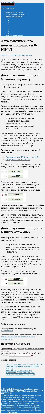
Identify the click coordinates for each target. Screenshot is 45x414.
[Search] (32, 355)
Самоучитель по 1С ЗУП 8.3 (18, 159)
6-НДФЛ (13, 27)
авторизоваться (7, 331)
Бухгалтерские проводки (15, 14)
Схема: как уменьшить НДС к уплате (20, 375)
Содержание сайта (13, 379)
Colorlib (4, 412)
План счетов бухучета (14, 12)
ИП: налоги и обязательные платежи (20, 373)
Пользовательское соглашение (17, 383)
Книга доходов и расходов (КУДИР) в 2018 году (25, 364)
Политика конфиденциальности (18, 385)
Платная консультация (14, 35)
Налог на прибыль (17, 21)
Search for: (5, 355)
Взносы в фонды (16, 19)
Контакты (9, 381)
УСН (12, 25)
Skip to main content (8, 2)
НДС (12, 23)
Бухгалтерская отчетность (20, 29)
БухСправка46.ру (8, 8)
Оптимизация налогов (19, 33)
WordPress (21, 412)
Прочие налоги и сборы (19, 31)
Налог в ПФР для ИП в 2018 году (19, 371)
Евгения (21, 55)
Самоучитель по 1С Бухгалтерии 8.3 (22, 157)
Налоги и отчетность (14, 16)
